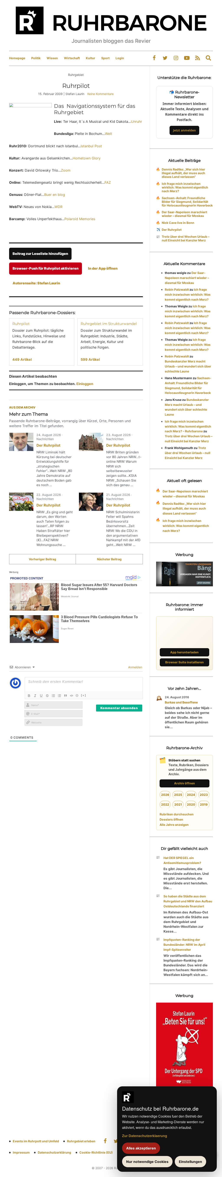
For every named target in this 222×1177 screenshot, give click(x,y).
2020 (191, 804)
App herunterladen (184, 652)
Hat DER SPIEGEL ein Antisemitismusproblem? (182, 860)
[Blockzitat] (65, 695)
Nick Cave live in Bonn (178, 223)
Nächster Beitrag (109, 559)
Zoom (65, 170)
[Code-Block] (72, 695)
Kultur (90, 58)
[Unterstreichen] (41, 695)
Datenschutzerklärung (54, 1152)
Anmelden (134, 667)
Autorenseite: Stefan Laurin (36, 283)
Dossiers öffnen (171, 819)
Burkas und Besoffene (181, 702)
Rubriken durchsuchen (177, 814)
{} (77, 695)
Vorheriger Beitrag (42, 559)
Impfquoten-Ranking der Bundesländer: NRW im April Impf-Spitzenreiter (184, 944)
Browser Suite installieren (184, 662)
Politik (36, 58)
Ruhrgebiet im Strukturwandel (109, 323)
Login (120, 58)
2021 (178, 804)
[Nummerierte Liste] (53, 695)
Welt (108, 133)
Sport (105, 58)
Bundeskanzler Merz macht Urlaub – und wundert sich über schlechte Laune (188, 366)
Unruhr (136, 121)
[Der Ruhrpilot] (21, 442)
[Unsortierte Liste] (59, 695)
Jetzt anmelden (184, 130)
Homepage (17, 58)
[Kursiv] (35, 695)
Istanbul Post (91, 146)
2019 (204, 804)
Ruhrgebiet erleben (81, 1141)
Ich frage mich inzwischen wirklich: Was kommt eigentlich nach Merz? (185, 187)
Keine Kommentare (100, 94)
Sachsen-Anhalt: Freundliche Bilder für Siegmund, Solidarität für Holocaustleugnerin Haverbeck (187, 201)
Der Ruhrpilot (48, 445)
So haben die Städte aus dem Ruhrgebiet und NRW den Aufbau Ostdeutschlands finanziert (187, 901)
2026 (165, 795)
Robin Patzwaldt (177, 289)
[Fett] (29, 695)
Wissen (52, 58)
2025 (178, 795)
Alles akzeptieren (141, 1148)
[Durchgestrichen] (47, 695)
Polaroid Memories (79, 219)
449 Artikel (22, 359)
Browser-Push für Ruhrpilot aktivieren (45, 268)
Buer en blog (54, 194)
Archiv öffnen (184, 783)
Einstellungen (190, 1161)
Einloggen (84, 384)
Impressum (21, 1152)
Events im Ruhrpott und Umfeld (36, 1141)
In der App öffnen (103, 268)
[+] (83, 695)
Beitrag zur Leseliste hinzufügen (40, 253)
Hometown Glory (87, 158)
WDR (58, 207)
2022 (165, 804)
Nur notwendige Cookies (147, 1161)
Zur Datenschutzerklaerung (144, 1135)
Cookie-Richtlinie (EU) (96, 1152)
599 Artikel (90, 359)
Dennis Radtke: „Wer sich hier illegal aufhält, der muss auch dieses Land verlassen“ (183, 173)
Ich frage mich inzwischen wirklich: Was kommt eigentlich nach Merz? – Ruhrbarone (188, 426)
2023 (204, 795)
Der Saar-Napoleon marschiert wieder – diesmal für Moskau (184, 214)
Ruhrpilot (21, 323)
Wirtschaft (72, 58)
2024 (191, 795)
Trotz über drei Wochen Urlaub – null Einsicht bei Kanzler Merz (185, 238)
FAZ (107, 182)
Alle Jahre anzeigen (174, 824)
